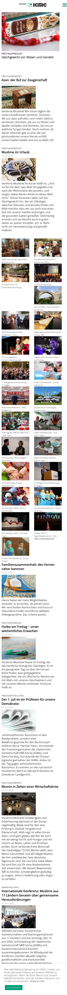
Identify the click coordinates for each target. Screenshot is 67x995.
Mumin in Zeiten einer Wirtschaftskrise (30, 786)
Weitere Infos (37, 981)
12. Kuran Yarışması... (43, 284)
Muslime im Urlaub (16, 152)
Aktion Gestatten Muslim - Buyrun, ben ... (45, 459)
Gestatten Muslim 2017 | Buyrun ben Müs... (45, 261)
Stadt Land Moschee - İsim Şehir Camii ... (45, 434)
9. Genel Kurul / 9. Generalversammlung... (12, 286)
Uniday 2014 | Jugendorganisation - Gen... (46, 534)
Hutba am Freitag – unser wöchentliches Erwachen (20, 628)
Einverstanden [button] (13, 987)
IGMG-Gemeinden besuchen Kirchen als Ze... (14, 261)
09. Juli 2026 (7, 572)
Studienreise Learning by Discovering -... (45, 409)
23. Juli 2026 (7, 83)
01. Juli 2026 (7, 707)
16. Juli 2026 (7, 155)
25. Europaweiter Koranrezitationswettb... (12, 358)
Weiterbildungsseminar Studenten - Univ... (12, 333)
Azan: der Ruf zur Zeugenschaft (24, 80)
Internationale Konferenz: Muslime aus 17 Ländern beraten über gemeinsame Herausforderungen (30, 895)
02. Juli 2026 (7, 634)
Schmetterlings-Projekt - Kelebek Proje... (12, 484)
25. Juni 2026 (7, 790)
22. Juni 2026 (7, 903)
